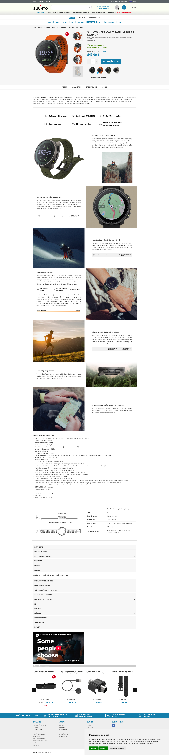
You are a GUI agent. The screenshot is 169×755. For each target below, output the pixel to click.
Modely (72, 17)
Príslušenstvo (63, 734)
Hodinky (40, 27)
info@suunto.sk (104, 8)
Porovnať (46, 699)
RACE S (65, 22)
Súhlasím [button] (93, 748)
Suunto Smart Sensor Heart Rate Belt (46, 671)
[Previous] (34, 690)
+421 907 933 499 (104, 6)
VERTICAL (90, 22)
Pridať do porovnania (98, 77)
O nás (34, 1)
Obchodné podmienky (40, 725)
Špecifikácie (91, 87)
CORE (119, 22)
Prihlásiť (115, 1)
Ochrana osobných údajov (41, 732)
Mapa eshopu (63, 736)
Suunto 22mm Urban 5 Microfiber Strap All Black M (123, 671)
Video (104, 87)
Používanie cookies (39, 734)
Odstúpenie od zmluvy (40, 741)
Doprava (41, 1)
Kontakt (48, 1)
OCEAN (99, 22)
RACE (57, 22)
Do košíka (109, 62)
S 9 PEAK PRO (109, 22)
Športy (82, 17)
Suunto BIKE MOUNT (93, 671)
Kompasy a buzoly (65, 732)
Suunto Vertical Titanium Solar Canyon (71, 27)
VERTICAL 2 (80, 22)
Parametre (76, 87)
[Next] (135, 690)
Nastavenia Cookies (39, 736)
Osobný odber (37, 729)
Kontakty (36, 745)
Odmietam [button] (103, 748)
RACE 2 (50, 22)
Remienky (62, 727)
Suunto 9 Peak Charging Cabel (71, 671)
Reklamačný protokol (40, 738)
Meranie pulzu (94, 17)
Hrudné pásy (63, 729)
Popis (64, 87)
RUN (72, 22)
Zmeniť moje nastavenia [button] (117, 748)
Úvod (34, 27)
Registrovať (124, 1)
